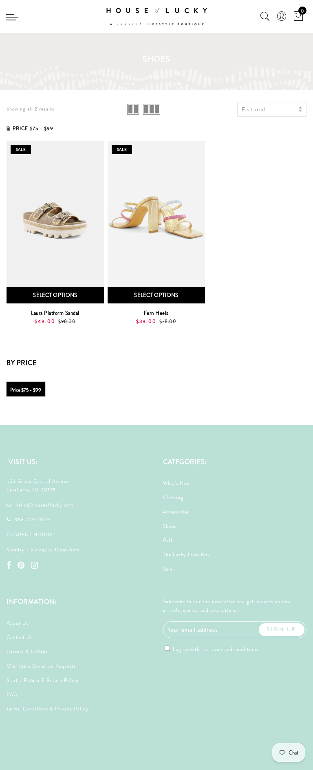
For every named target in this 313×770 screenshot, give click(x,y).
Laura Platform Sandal (55, 313)
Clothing (173, 497)
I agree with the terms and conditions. (215, 649)
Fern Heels (156, 313)
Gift (168, 540)
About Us (18, 623)
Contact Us (20, 637)
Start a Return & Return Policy (43, 680)
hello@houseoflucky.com (44, 505)
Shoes (169, 526)
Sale (167, 569)
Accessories (176, 512)
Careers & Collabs (27, 651)
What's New (176, 483)
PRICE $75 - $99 (33, 128)
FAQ (12, 694)
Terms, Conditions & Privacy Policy (47, 708)
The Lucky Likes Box (186, 554)
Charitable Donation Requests (41, 666)
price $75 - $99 (25, 390)
